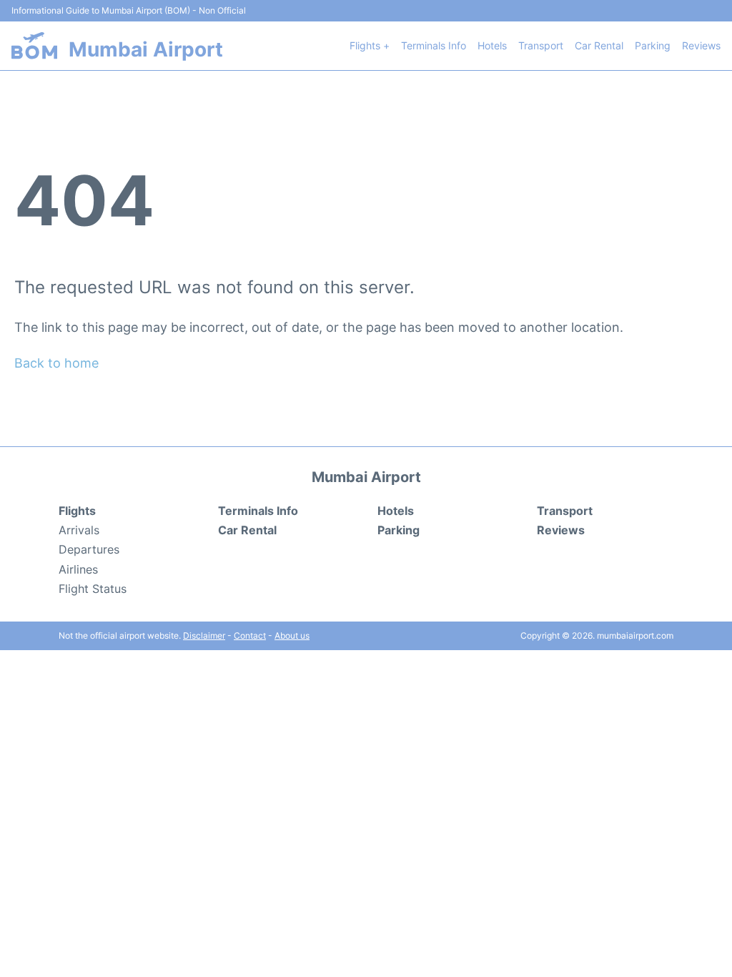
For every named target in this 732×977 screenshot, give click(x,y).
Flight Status (93, 588)
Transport (540, 45)
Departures (89, 549)
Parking (653, 45)
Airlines (78, 569)
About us (292, 635)
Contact (250, 635)
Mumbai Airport (146, 49)
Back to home (56, 362)
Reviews (701, 45)
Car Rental (599, 45)
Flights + (370, 45)
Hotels (492, 45)
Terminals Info (433, 45)
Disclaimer (204, 635)
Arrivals (79, 530)
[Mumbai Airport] (34, 45)
